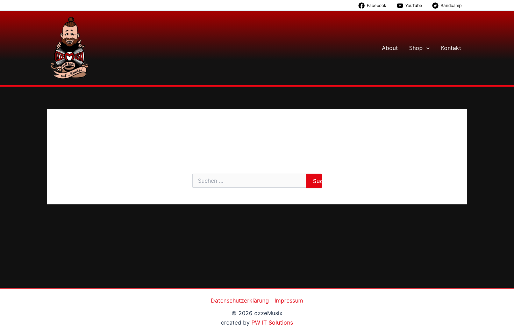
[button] (426, 48)
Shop (416, 47)
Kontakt (451, 47)
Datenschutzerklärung (240, 300)
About (390, 47)
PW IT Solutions (272, 322)
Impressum (288, 300)
